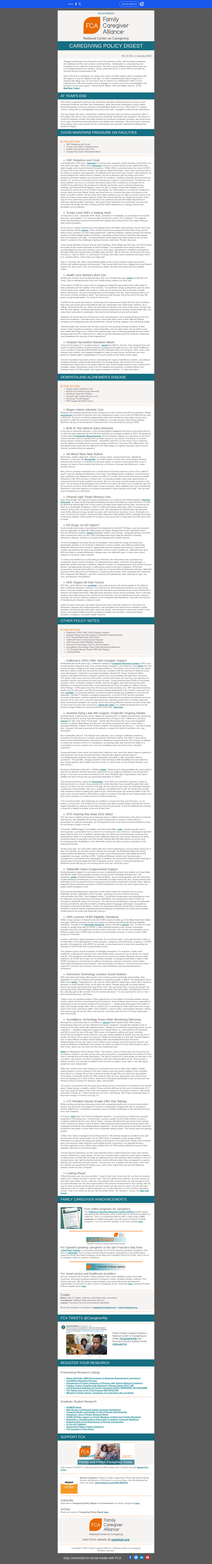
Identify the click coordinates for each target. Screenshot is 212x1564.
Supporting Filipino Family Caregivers (85, 1427)
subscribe (72, 1253)
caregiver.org (120, 1539)
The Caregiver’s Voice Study (80, 1429)
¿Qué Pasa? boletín (70, 1250)
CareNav (70, 692)
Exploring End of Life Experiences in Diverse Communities (95, 1422)
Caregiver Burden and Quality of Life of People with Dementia (96, 1412)
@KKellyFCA (119, 1344)
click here (118, 707)
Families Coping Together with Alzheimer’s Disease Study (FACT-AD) (100, 1385)
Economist (90, 459)
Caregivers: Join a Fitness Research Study (87, 1414)
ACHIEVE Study (73, 1407)
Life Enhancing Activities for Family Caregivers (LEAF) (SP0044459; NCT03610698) (106, 1388)
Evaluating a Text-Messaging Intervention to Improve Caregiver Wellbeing (102, 1419)
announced (66, 415)
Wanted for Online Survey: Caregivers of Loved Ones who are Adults (100, 1393)
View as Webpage (106, 13)
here (140, 1221)
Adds (63, 1051)
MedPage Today (71, 88)
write (120, 829)
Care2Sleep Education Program (81, 1381)
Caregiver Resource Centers (126, 663)
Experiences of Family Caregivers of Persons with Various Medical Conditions (104, 1383)
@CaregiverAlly (128, 1338)
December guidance (94, 924)
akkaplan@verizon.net (105, 1307)
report (140, 666)
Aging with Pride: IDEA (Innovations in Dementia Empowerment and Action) (103, 1378)
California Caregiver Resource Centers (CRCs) (111, 1212)
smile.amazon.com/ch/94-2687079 (111, 1483)
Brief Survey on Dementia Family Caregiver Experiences (93, 1410)
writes (130, 278)
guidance (97, 165)
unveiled (92, 585)
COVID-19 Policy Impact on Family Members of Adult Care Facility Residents (103, 1417)
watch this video (106, 705)
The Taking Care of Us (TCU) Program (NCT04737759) (92, 1390)
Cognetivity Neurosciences (87, 436)
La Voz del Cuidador (76, 1424)
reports (84, 230)
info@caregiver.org (128, 1307)
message (91, 163)
